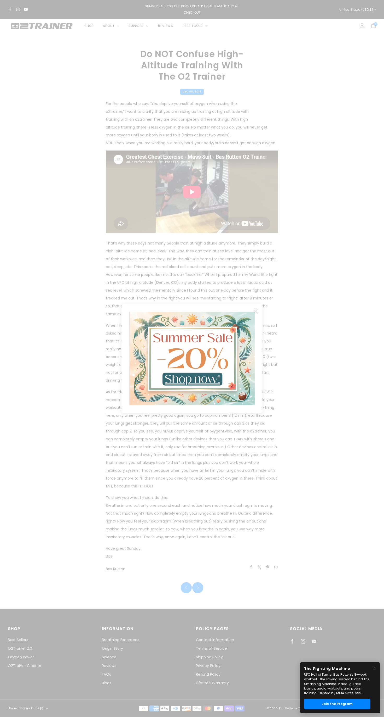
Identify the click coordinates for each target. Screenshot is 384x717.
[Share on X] (259, 567)
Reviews (109, 665)
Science (109, 657)
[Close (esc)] (255, 311)
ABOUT (109, 26)
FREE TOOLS (193, 26)
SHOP (89, 26)
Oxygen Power (21, 657)
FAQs (106, 674)
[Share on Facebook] (251, 567)
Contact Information (215, 639)
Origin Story (112, 648)
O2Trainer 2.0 (20, 648)
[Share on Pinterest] (267, 567)
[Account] (362, 25)
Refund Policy (208, 674)
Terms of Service (211, 648)
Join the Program (337, 704)
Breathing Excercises (120, 639)
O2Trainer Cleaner (24, 665)
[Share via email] (276, 567)
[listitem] (192, 9)
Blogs (106, 683)
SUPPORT (136, 26)
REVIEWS (165, 26)
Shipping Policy (209, 657)
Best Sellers (18, 639)
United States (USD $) (356, 9)
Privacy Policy (208, 665)
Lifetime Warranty (212, 683)
